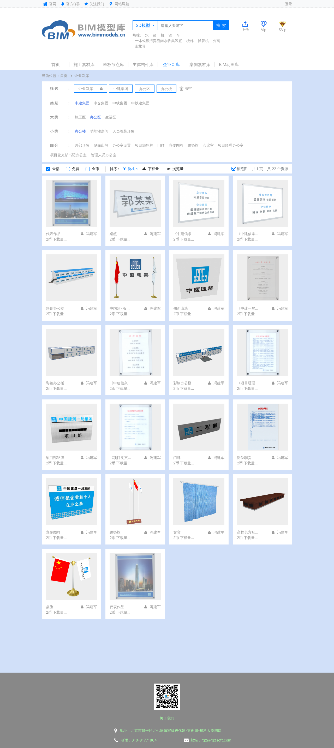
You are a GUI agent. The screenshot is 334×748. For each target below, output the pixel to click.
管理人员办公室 (103, 155)
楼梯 (190, 40)
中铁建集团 (140, 103)
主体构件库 (143, 64)
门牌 (161, 145)
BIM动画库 (229, 64)
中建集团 (82, 103)
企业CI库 (171, 64)
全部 (55, 168)
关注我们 (96, 4)
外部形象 (82, 145)
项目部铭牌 (144, 145)
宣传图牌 (176, 145)
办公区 (95, 117)
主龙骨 (140, 46)
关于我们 (167, 718)
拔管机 (203, 40)
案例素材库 (199, 64)
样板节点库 (113, 64)
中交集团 (101, 103)
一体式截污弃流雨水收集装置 (158, 40)
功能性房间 (99, 131)
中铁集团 (119, 103)
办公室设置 (121, 145)
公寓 (216, 40)
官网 (52, 4)
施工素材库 (84, 64)
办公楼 (80, 131)
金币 (95, 168)
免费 (75, 168)
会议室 (208, 145)
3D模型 (143, 25)
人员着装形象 (123, 131)
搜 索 (221, 25)
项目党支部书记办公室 (68, 155)
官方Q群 (72, 4)
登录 (288, 4)
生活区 (110, 117)
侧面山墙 (101, 145)
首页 (55, 64)
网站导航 (121, 4)
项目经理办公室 (230, 145)
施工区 (80, 117)
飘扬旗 (193, 145)
